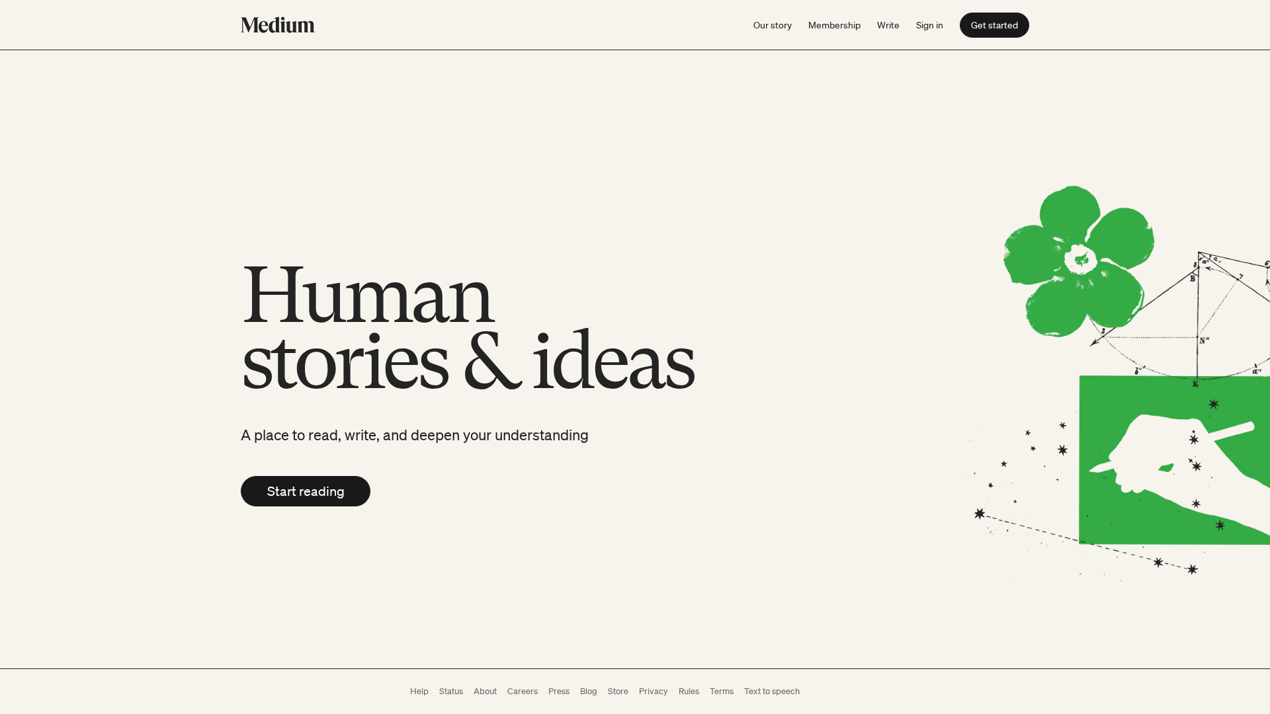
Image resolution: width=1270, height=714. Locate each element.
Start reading (306, 491)
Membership (834, 25)
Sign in (929, 25)
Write (888, 25)
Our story (772, 25)
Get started (994, 25)
